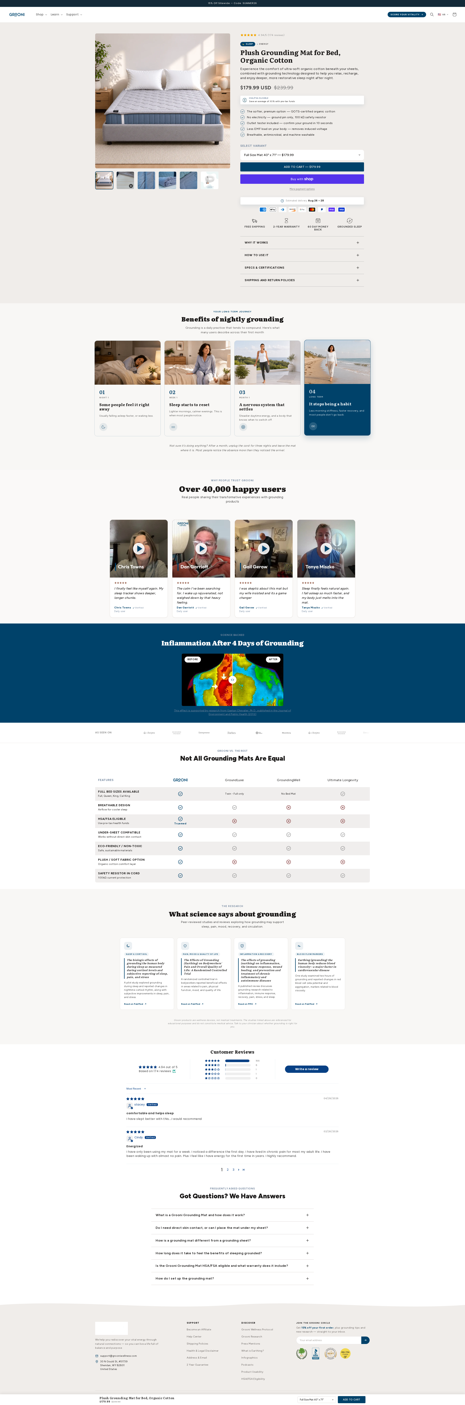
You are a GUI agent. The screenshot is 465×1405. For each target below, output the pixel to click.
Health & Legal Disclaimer (203, 1350)
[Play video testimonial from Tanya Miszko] (326, 549)
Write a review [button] (307, 1069)
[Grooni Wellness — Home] (111, 1328)
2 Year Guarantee (197, 1364)
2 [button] (228, 1170)
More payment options (302, 189)
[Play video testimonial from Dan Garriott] (201, 549)
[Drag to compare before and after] (232, 680)
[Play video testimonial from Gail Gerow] (264, 549)
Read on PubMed (133, 1004)
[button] (41, 15)
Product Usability (252, 1371)
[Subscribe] (365, 1340)
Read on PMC (245, 1004)
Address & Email (197, 1357)
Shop (40, 14)
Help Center (194, 1336)
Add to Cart (351, 1399)
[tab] (104, 180)
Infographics (249, 1357)
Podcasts (247, 1364)
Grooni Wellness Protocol (257, 1329)
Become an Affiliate (199, 1329)
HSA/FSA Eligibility (253, 1378)
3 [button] (233, 1170)
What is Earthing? (252, 1350)
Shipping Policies (197, 1343)
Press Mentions (250, 1343)
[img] (135, 1099)
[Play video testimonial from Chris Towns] (139, 549)
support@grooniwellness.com (118, 1355)
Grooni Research (251, 1336)
